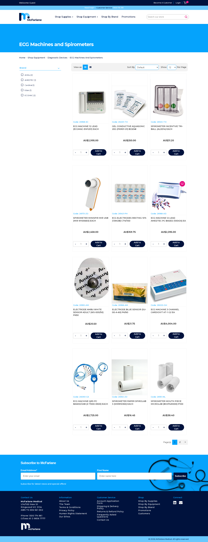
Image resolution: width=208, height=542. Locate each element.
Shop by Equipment (149, 504)
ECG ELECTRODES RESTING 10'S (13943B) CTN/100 (129, 219)
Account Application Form (108, 502)
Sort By (131, 67)
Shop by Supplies (147, 501)
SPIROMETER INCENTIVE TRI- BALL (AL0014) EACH (167, 127)
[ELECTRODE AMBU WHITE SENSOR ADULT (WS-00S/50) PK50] (91, 280)
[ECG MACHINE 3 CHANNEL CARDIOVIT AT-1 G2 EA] (168, 286)
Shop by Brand (146, 507)
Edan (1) (28, 90)
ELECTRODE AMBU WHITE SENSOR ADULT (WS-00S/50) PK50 (88, 312)
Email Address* (29, 470)
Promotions (144, 510)
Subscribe (180, 476)
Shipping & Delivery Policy (108, 507)
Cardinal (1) (29, 85)
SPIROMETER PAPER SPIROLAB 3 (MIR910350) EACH (129, 402)
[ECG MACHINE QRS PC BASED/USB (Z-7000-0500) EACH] (91, 377)
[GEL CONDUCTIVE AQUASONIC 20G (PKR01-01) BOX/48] (130, 102)
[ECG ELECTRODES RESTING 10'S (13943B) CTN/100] (130, 194)
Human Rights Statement (73, 513)
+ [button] (86, 152)
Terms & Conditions (70, 507)
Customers (144, 513)
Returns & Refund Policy (110, 511)
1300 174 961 (118, 8)
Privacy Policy (66, 510)
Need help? (89, 8)
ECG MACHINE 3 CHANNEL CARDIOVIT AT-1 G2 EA (165, 311)
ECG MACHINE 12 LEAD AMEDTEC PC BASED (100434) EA (168, 219)
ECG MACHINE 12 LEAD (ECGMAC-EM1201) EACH (86, 127)
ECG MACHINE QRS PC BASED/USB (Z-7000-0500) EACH (90, 402)
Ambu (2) (29, 75)
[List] (90, 67)
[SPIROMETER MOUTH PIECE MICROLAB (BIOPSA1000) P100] (168, 377)
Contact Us (103, 520)
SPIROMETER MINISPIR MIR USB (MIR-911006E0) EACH (90, 219)
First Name (103, 470)
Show (164, 67)
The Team (64, 504)
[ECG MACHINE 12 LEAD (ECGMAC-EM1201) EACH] (91, 102)
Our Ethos (64, 516)
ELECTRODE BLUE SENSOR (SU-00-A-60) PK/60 (129, 311)
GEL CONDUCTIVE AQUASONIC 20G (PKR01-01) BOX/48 (128, 127)
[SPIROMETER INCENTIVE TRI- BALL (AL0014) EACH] (168, 100)
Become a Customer (163, 3)
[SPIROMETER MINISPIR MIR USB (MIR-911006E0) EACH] (91, 194)
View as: (78, 67)
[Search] (186, 16)
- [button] (75, 152)
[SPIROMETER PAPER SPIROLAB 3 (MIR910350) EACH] (130, 377)
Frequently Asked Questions (106, 515)
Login (178, 3)
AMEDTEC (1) (30, 80)
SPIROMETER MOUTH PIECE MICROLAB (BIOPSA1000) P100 (167, 402)
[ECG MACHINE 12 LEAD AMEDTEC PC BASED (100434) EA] (168, 194)
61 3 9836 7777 (37, 518)
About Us (64, 501)
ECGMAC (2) (30, 95)
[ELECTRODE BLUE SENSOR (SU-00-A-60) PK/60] (130, 293)
